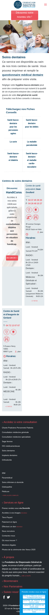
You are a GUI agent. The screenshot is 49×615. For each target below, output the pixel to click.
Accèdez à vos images (14, 513)
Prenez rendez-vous (16, 508)
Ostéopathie (7, 487)
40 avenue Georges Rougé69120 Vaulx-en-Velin (34, 226)
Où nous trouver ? (9, 540)
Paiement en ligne (9, 522)
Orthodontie (7, 460)
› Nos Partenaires (12, 586)
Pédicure (5, 491)
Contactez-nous (8, 536)
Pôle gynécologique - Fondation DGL (34, 597)
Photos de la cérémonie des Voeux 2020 (18, 549)
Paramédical (7, 478)
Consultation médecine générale (15, 432)
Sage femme (7, 441)
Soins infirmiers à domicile (13, 482)
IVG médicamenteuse (11, 446)
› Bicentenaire (10, 581)
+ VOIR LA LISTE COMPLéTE (10, 495)
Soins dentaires (8, 451)
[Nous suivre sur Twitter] (8, 598)
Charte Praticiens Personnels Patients (17, 428)
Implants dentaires (9, 455)
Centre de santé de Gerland (34, 606)
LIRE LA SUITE (26, 576)
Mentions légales (9, 545)
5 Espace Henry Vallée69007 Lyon (9, 349)
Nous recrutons (8, 531)
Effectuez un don (12, 526)
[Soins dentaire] (36, 212)
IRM (3, 473)
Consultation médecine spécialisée (16, 437)
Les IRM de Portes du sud (34, 611)
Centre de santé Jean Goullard (34, 601)
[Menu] (45, 4)
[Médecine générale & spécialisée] (29, 212)
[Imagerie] (36, 219)
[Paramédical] (29, 219)
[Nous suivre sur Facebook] (4, 598)
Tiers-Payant (7, 517)
